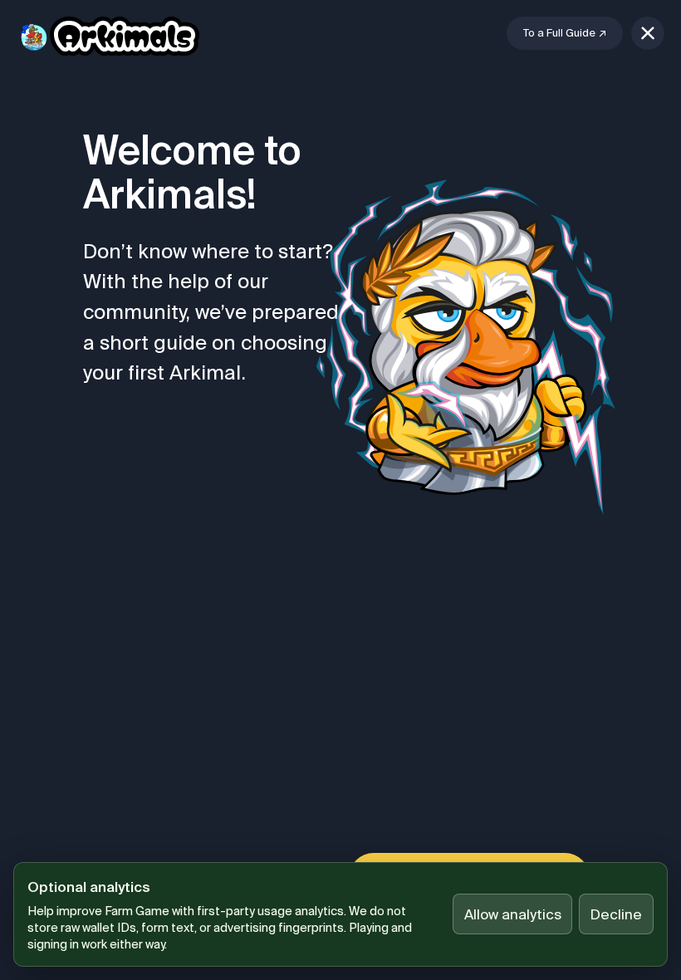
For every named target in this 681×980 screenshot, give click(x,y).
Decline (616, 914)
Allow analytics (512, 914)
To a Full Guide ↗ (564, 33)
